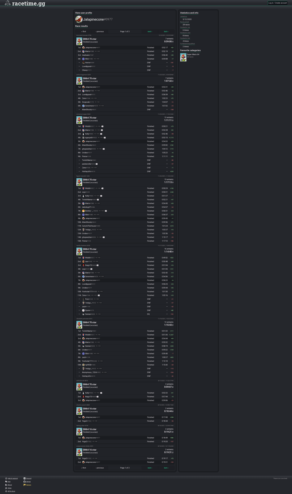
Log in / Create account (277, 3)
